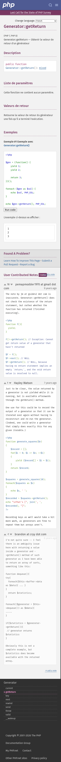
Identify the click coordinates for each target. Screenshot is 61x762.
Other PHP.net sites (16, 758)
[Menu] (56, 5)
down (11, 284)
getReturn (11, 692)
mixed (42, 67)
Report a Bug (27, 264)
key (7, 695)
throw (8, 711)
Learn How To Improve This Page (22, 260)
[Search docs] (50, 5)
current (9, 688)
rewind (9, 703)
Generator (10, 682)
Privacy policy (39, 758)
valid (8, 714)
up (5, 284)
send (8, 707)
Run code (10, 209)
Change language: (25, 20)
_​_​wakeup (10, 718)
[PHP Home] (9, 5)
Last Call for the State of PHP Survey (30, 12)
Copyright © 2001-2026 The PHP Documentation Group (23, 739)
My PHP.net (12, 750)
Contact (27, 750)
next (8, 699)
